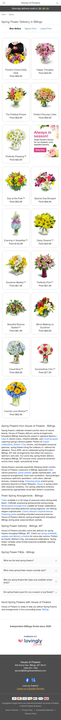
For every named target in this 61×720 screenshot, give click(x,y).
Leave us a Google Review (30, 688)
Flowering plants (32, 480)
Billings (45, 609)
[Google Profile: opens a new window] (34, 680)
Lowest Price (45, 28)
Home (3, 14)
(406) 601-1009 (31, 667)
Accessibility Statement (45, 710)
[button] (55, 713)
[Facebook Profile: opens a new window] (27, 680)
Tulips (4, 500)
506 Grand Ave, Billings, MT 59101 (30, 665)
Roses (40, 483)
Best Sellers (15, 28)
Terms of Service (11, 710)
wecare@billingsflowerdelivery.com (30, 670)
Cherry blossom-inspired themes (37, 511)
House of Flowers (30, 3)
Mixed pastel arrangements (14, 505)
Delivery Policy (30, 713)
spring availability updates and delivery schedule (29, 535)
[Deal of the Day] (45, 142)
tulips (3, 438)
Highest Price (30, 28)
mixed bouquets (50, 438)
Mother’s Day (20, 444)
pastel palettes (24, 472)
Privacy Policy (27, 710)
